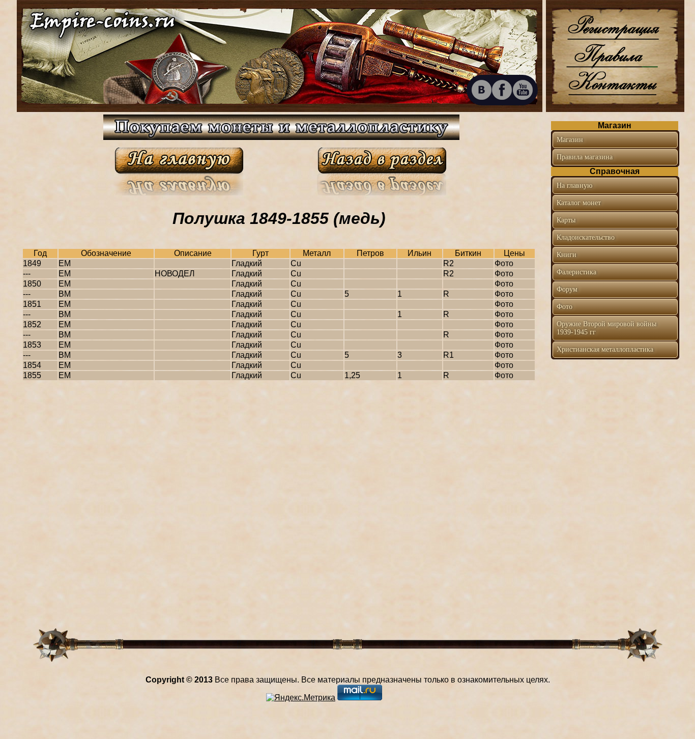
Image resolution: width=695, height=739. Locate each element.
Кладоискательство (586, 237)
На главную (574, 185)
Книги (566, 255)
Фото (564, 306)
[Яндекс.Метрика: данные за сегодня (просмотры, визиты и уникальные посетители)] (300, 697)
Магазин (570, 140)
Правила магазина (585, 157)
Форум (567, 289)
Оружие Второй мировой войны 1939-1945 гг (606, 328)
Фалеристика (576, 272)
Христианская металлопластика (605, 349)
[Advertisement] (614, 432)
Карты (566, 220)
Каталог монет (579, 203)
